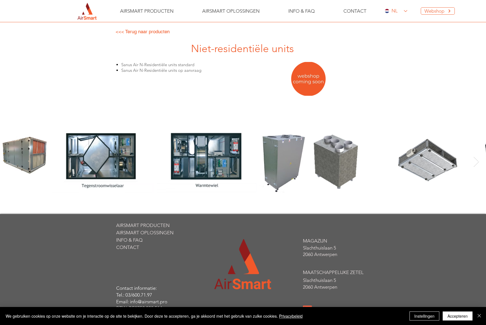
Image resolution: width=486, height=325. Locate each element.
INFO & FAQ (129, 240)
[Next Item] (476, 161)
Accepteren (457, 316)
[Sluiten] (479, 315)
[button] (146, 11)
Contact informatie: (136, 288)
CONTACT (127, 247)
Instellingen (424, 316)
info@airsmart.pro (148, 301)
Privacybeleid (291, 316)
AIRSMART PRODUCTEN (143, 225)
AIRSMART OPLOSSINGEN (143, 232)
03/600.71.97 (138, 295)
